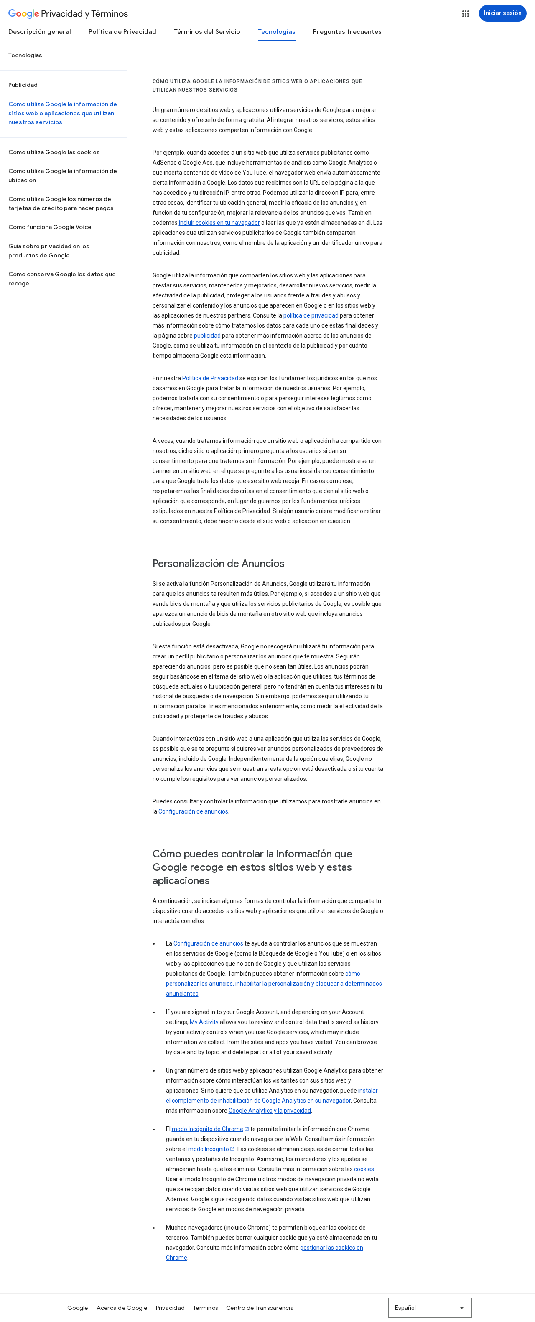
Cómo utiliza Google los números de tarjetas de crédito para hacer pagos (61, 203)
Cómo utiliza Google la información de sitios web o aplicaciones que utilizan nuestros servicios (62, 113)
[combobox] (430, 1308)
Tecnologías (277, 32)
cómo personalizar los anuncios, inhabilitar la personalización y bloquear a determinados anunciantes (274, 983)
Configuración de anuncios (193, 811)
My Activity (204, 1022)
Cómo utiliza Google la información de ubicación (62, 175)
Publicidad (23, 85)
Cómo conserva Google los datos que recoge (62, 278)
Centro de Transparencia (260, 1308)
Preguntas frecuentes (347, 32)
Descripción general (39, 32)
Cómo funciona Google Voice (50, 227)
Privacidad (170, 1308)
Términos (205, 1308)
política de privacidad (311, 315)
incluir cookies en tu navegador (219, 222)
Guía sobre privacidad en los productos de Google (48, 250)
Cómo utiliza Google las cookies (54, 152)
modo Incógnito (208, 1149)
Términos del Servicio (207, 32)
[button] (465, 13)
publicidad (207, 335)
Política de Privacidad (122, 32)
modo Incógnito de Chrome (207, 1129)
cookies (364, 1169)
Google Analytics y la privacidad (270, 1110)
